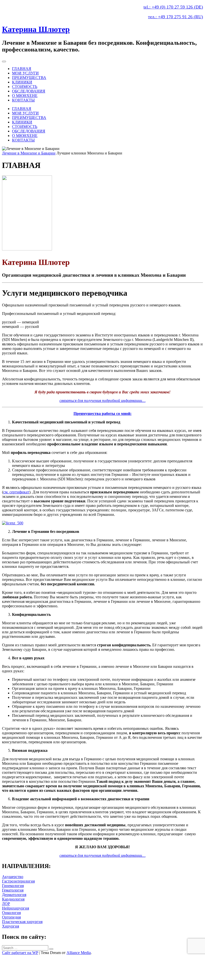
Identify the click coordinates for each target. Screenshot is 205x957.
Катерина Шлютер (36, 29)
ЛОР (6, 904)
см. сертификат (16, 492)
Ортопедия (11, 917)
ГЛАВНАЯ (21, 68)
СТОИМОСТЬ (24, 86)
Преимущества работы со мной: (103, 413)
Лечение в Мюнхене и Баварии (29, 153)
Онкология (11, 913)
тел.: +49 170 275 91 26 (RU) (175, 16)
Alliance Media (78, 953)
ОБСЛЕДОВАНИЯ (28, 91)
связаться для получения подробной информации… (103, 400)
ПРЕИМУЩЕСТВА (29, 77)
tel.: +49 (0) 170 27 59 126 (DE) (173, 6)
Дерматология (14, 895)
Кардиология (13, 899)
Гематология (13, 890)
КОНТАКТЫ (23, 100)
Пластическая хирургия (22, 922)
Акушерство (12, 877)
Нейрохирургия (15, 908)
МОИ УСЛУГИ (25, 73)
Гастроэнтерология (18, 881)
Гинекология (13, 886)
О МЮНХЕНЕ (25, 95)
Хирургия (10, 926)
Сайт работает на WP (20, 953)
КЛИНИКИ (22, 82)
